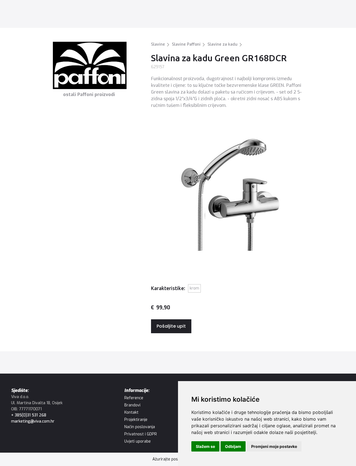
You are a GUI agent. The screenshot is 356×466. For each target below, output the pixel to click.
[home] (33, 15)
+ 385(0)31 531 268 (28, 415)
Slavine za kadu (222, 44)
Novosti (203, 15)
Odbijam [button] (233, 446)
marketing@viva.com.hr (33, 421)
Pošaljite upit (171, 326)
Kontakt (244, 15)
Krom (194, 288)
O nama (224, 15)
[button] (89, 15)
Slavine (158, 44)
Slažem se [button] (205, 446)
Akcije (185, 15)
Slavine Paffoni (186, 44)
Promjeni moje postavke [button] (274, 446)
